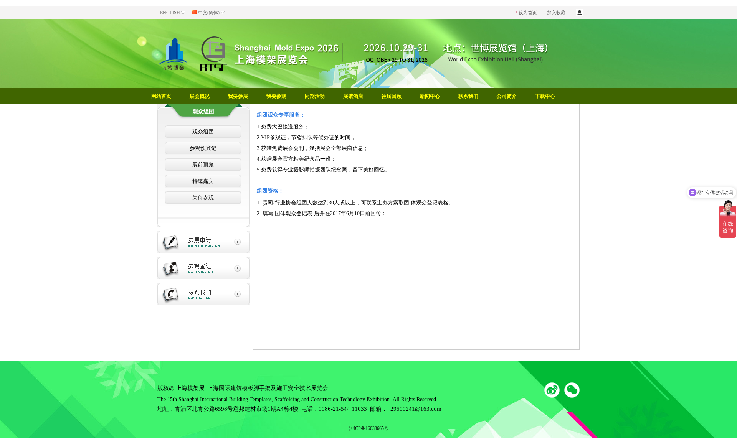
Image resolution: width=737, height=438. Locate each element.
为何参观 (203, 198)
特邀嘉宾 (203, 181)
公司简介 (507, 96)
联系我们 (468, 96)
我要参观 (276, 96)
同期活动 (315, 96)
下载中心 (545, 96)
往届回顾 (392, 96)
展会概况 (200, 96)
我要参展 (238, 96)
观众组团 (203, 132)
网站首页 (161, 96)
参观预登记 (203, 148)
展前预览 (203, 165)
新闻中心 (430, 96)
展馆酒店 (353, 96)
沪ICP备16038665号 (368, 428)
